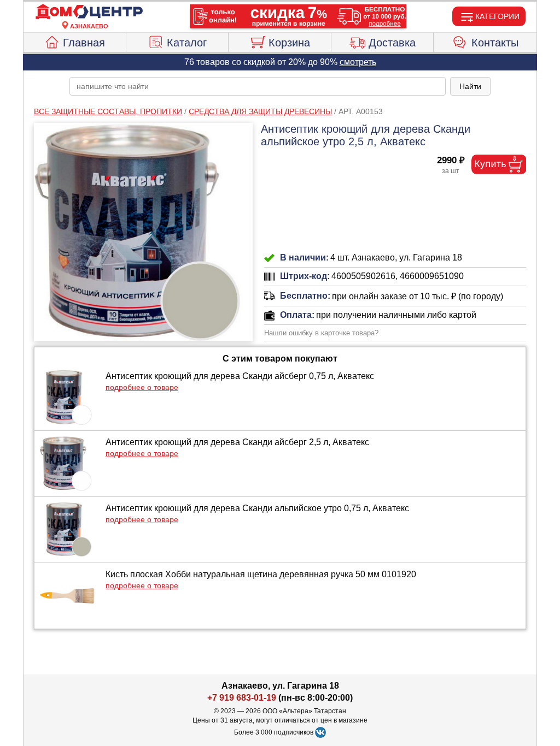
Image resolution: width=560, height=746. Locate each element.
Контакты (494, 43)
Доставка (392, 43)
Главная (84, 43)
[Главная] (89, 12)
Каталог (187, 43)
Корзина (289, 43)
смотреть (358, 62)
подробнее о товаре (142, 387)
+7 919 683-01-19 (241, 697)
